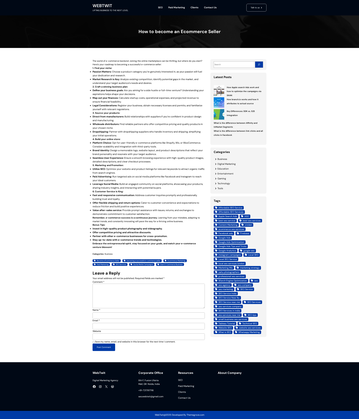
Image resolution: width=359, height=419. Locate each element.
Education (223, 168)
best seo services (252, 220)
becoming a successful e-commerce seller (143, 261)
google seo (249, 250)
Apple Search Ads (227, 216)
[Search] (259, 65)
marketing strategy (250, 267)
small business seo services (232, 319)
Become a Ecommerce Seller (108, 261)
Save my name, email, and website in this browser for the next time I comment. (135, 341)
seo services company (229, 306)
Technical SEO (249, 323)
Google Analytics (227, 250)
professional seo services (231, 276)
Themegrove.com (195, 414)
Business (109, 254)
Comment (98, 281)
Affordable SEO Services (230, 211)
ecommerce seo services (231, 229)
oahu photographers (228, 272)
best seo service (226, 220)
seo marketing (225, 289)
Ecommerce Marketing (176, 261)
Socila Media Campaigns (143, 264)
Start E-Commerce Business (171, 264)
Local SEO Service (227, 259)
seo (256, 280)
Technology (224, 183)
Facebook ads (225, 233)
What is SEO (224, 332)
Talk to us (255, 7)
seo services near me (229, 315)
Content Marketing (227, 224)
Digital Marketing (227, 163)
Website (97, 331)
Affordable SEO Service (230, 207)
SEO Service (246, 289)
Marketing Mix (225, 267)
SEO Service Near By (229, 297)
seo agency (224, 285)
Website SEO (225, 327)
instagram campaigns (229, 254)
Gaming (222, 178)
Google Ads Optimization (231, 242)
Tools (220, 188)
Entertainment (225, 173)
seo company (245, 285)
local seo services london (231, 263)
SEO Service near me (229, 302)
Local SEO (253, 254)
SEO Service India (227, 293)
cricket (248, 224)
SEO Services (121, 264)
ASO (246, 216)
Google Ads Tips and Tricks (232, 246)
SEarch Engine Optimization (232, 280)
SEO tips (252, 315)
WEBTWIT (102, 5)
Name (96, 310)
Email (96, 320)
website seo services (250, 327)
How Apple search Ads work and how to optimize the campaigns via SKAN (244, 91)
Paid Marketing (103, 264)
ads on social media (138, 176)
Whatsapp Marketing (249, 332)
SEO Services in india (229, 310)
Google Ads (224, 237)
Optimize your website (118, 169)
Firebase (244, 233)
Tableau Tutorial (226, 323)
